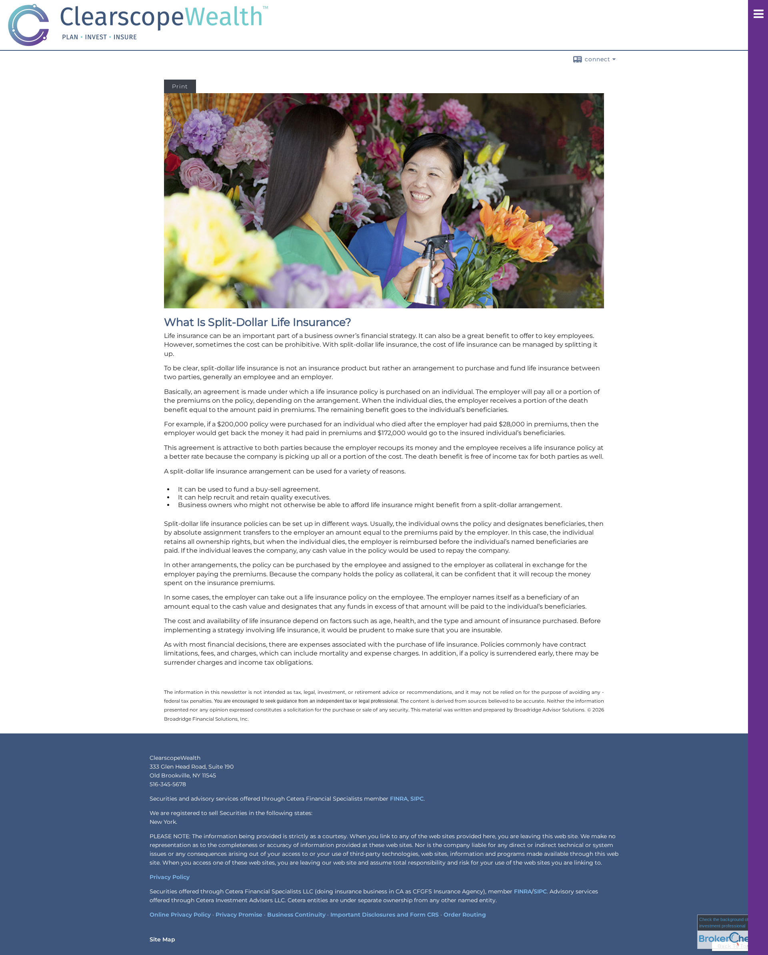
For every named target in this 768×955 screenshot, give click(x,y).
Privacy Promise (239, 914)
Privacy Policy (170, 877)
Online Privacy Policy (180, 914)
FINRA (399, 798)
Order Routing (465, 914)
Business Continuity (296, 914)
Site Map (162, 939)
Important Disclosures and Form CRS (384, 914)
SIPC (417, 798)
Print (180, 86)
